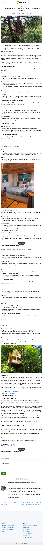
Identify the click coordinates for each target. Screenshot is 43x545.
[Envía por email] (22, 479)
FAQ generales (26, 529)
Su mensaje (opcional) (5, 463)
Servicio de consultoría (27, 537)
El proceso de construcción (7, 529)
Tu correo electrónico (5, 458)
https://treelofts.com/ (13, 445)
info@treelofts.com (14, 391)
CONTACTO (21, 243)
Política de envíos (26, 535)
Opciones (4, 531)
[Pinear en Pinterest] (24, 479)
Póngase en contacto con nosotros (30, 525)
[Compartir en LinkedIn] (26, 479)
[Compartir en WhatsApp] (16, 479)
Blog (21, 6)
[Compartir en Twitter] (20, 479)
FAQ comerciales (26, 531)
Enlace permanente (32, 482)
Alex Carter (29, 13)
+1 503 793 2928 (10, 393)
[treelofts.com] (21, 2)
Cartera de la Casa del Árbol (8, 527)
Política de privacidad (27, 533)
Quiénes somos (26, 527)
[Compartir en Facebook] (18, 479)
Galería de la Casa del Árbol (8, 525)
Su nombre (3, 453)
